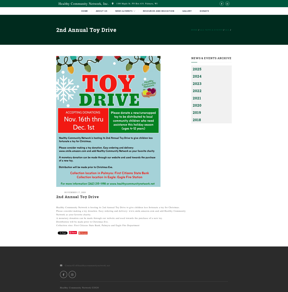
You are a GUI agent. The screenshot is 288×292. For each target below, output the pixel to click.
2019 (197, 112)
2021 (197, 98)
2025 (197, 69)
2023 (197, 83)
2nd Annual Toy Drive (77, 196)
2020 (197, 105)
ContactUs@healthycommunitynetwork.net (86, 265)
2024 (197, 76)
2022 (197, 90)
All (227, 29)
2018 (197, 119)
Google (84, 233)
